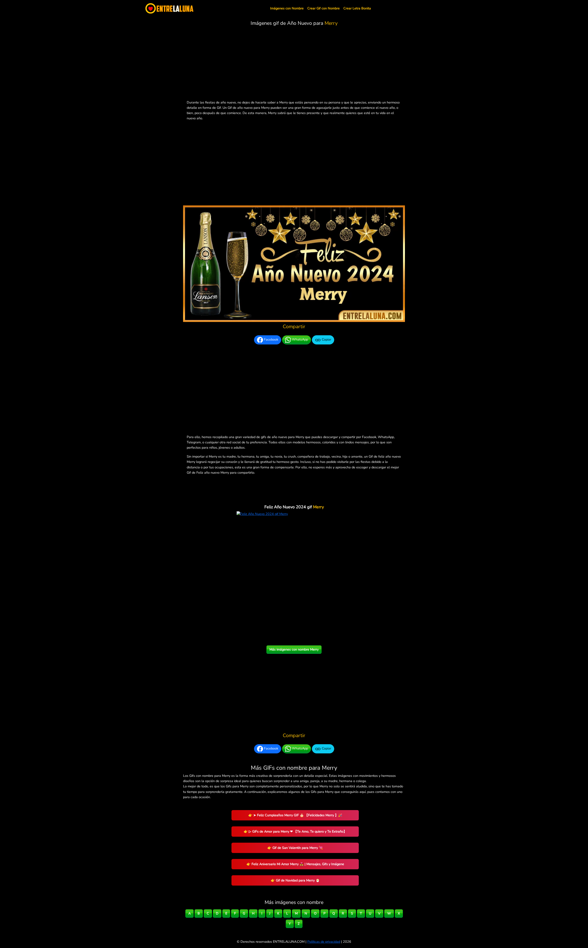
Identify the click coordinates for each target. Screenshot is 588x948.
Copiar (326, 339)
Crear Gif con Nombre (323, 8)
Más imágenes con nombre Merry (294, 649)
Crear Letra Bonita (357, 8)
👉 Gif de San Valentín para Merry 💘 (295, 847)
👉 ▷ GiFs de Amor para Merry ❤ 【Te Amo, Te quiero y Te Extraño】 (295, 831)
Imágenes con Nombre (287, 8)
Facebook (270, 339)
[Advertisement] (294, 64)
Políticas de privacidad (323, 941)
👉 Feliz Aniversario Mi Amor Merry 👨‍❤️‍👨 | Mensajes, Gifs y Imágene (295, 864)
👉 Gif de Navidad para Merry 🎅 (295, 880)
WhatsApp (299, 339)
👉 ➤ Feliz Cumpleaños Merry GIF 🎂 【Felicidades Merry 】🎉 (295, 815)
